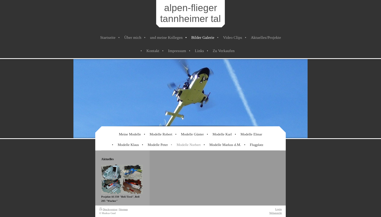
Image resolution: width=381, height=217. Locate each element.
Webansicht (275, 212)
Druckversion (110, 209)
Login (278, 209)
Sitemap (123, 209)
